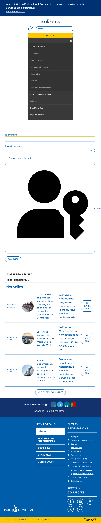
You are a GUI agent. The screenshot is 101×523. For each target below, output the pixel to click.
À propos (75, 436)
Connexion (13, 259)
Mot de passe (13, 146)
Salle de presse (77, 481)
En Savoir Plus (15, 11)
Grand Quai (44, 455)
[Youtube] (80, 502)
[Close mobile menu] (70, 40)
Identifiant (12, 134)
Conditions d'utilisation (80, 477)
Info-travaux (76, 448)
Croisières (44, 448)
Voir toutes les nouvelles (50, 392)
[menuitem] (50, 46)
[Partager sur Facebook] (53, 404)
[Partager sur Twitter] (60, 404)
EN (31, 29)
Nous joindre (76, 451)
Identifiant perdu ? (18, 279)
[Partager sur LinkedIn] (67, 404)
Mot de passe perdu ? (20, 273)
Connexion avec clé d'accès (94, 208)
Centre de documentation (82, 440)
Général (43, 431)
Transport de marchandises (46, 440)
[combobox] (54, 28)
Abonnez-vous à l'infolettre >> (50, 410)
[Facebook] (70, 502)
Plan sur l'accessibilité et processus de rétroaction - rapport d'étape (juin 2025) (82, 470)
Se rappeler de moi (20, 158)
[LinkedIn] (80, 509)
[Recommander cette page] (73, 404)
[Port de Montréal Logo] (50, 21)
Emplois (74, 444)
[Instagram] (90, 502)
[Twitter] (70, 509)
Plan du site (76, 455)
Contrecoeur (46, 461)
